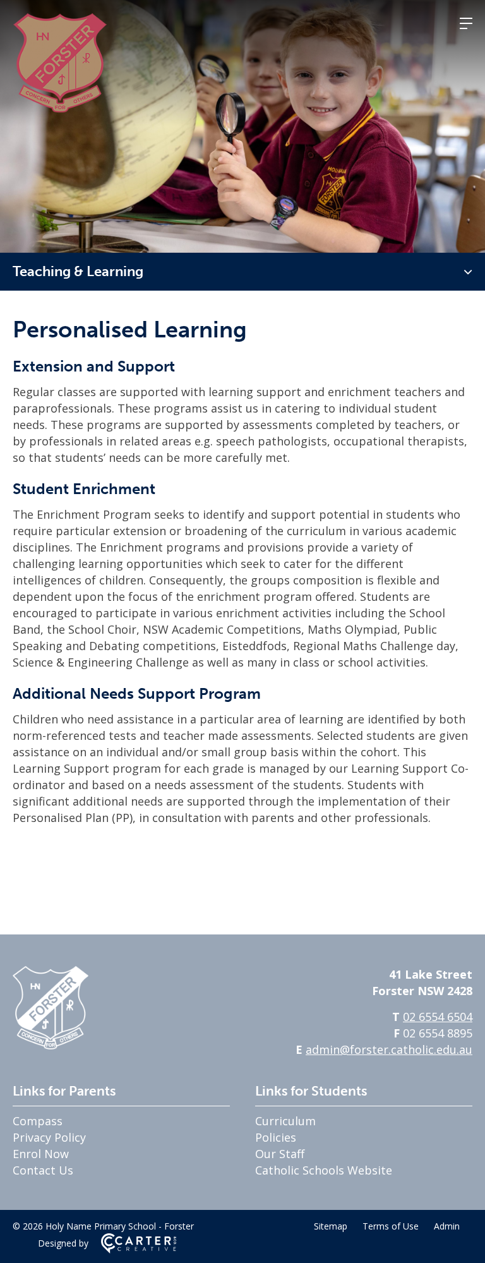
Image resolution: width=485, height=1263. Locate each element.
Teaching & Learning (78, 271)
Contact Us (43, 1170)
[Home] (50, 1045)
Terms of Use (390, 1226)
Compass (38, 1120)
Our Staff (279, 1153)
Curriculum (285, 1120)
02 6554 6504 (437, 1016)
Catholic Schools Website (323, 1170)
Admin (447, 1226)
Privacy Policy (49, 1137)
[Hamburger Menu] (466, 23)
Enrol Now (41, 1153)
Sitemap (330, 1226)
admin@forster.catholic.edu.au (389, 1049)
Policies (275, 1137)
